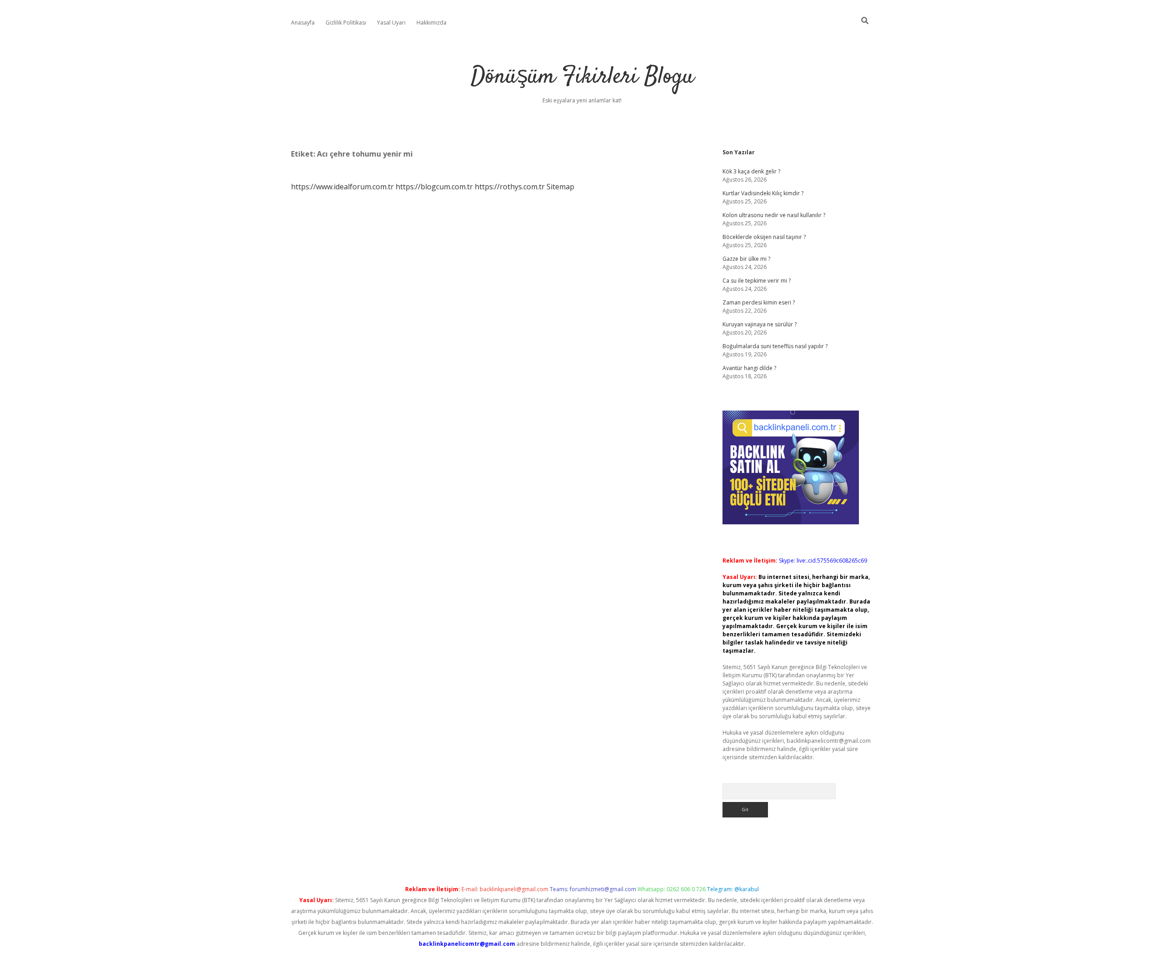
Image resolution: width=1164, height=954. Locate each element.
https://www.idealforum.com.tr (342, 187)
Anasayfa (303, 22)
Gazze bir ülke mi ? (746, 259)
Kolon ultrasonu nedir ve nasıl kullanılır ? (773, 215)
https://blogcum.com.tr (434, 187)
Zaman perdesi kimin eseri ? (758, 302)
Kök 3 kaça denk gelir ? (751, 171)
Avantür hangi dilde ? (749, 368)
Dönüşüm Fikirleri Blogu (582, 77)
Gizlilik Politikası (346, 22)
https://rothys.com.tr (510, 187)
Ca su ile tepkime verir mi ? (756, 280)
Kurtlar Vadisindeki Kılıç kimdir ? (762, 193)
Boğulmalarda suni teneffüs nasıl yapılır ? (775, 346)
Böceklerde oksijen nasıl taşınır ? (764, 237)
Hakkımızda (431, 22)
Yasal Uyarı (391, 22)
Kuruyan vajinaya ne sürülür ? (759, 324)
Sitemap (560, 187)
